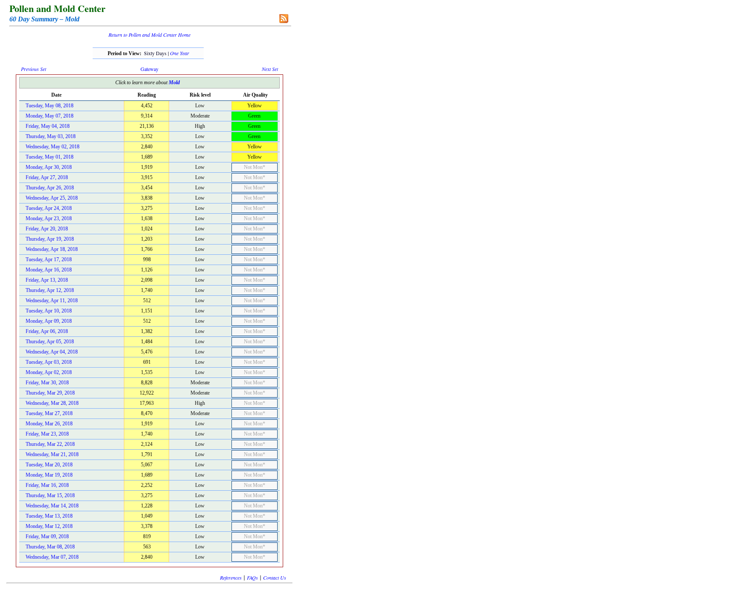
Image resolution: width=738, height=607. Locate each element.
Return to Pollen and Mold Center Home (149, 34)
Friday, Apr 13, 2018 (47, 280)
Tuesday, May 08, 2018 (49, 106)
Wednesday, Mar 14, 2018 (52, 506)
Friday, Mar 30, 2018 (47, 383)
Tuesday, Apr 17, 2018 (49, 259)
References (231, 577)
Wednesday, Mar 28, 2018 (52, 403)
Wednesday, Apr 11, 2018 (52, 301)
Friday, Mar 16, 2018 (47, 485)
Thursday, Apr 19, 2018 (50, 239)
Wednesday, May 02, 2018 (52, 147)
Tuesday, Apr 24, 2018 (49, 208)
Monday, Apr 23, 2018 (49, 218)
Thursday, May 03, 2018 (51, 136)
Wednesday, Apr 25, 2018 (52, 198)
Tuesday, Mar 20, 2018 (49, 465)
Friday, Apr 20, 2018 (47, 229)
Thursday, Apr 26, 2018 (50, 188)
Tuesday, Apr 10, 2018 (49, 311)
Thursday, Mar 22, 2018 (50, 444)
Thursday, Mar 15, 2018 (50, 495)
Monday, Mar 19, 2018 (49, 475)
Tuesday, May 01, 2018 (49, 157)
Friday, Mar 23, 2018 (47, 434)
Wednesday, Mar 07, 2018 (52, 557)
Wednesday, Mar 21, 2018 (52, 454)
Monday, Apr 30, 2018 (49, 167)
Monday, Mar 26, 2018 (49, 424)
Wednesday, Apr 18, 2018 (52, 249)
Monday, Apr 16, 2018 (49, 270)
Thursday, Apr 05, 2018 (50, 342)
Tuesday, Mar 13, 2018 (49, 516)
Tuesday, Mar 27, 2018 (49, 413)
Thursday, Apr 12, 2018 (50, 290)
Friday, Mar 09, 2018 (47, 536)
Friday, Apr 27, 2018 (47, 177)
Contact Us (274, 577)
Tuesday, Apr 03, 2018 (49, 362)
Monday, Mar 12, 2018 (49, 526)
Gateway (149, 68)
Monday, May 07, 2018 (49, 116)
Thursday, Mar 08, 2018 (50, 547)
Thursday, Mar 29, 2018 (50, 393)
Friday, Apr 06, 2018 (47, 331)
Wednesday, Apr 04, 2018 (52, 352)
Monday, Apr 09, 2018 (49, 321)
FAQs (252, 577)
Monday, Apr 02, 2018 (49, 372)
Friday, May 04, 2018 (48, 126)
